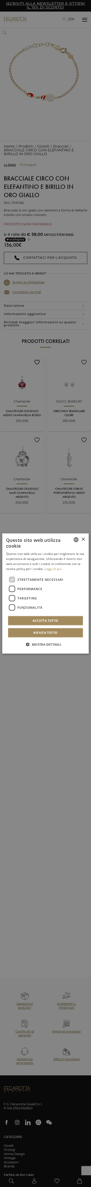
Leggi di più (52, 568)
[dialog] (45, 593)
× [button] (83, 539)
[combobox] (76, 539)
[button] (45, 644)
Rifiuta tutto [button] (45, 633)
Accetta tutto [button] (45, 621)
